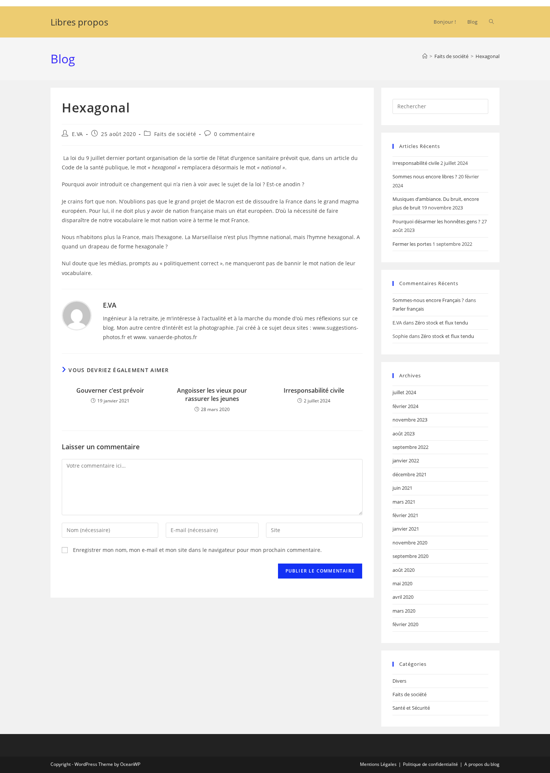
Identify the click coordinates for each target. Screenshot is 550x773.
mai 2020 (402, 583)
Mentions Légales (378, 764)
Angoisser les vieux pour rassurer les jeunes (212, 394)
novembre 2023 (409, 419)
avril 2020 (402, 597)
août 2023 (403, 433)
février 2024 (405, 406)
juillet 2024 (404, 392)
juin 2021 (402, 487)
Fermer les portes (411, 244)
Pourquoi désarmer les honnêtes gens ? (436, 221)
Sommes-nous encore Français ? (428, 300)
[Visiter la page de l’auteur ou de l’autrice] (77, 314)
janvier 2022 (405, 460)
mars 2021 (403, 501)
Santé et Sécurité (411, 707)
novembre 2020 (409, 542)
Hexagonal (487, 56)
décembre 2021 (409, 474)
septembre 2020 (410, 556)
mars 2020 (403, 610)
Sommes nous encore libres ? (424, 176)
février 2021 (405, 515)
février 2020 (405, 624)
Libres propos (79, 22)
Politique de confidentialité (430, 764)
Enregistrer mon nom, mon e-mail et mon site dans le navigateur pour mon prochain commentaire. (197, 549)
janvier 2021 (405, 528)
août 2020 (403, 570)
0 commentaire (234, 134)
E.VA (77, 134)
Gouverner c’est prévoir (110, 390)
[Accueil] (424, 56)
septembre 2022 (410, 447)
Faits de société (175, 134)
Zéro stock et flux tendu (441, 322)
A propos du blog (481, 764)
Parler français (408, 308)
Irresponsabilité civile (314, 390)
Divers (399, 680)
